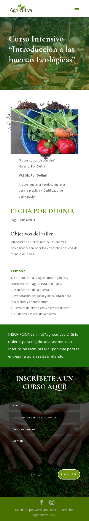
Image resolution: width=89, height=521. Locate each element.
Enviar (69, 474)
